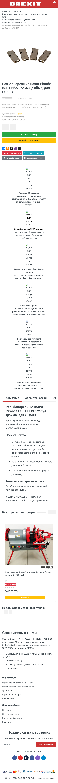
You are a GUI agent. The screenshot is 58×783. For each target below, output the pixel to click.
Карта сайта (8, 698)
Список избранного (12, 718)
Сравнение (7, 722)
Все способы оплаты (12, 158)
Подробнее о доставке (33, 158)
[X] (11, 148)
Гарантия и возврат (12, 694)
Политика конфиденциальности (18, 682)
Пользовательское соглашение (18, 686)
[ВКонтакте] (3, 148)
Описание (12, 398)
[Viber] (15, 148)
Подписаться (46, 744)
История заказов (10, 714)
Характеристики (36, 398)
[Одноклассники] (7, 148)
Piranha (20, 117)
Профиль (6, 710)
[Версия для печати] (19, 148)
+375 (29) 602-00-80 (34, 664)
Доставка (7, 690)
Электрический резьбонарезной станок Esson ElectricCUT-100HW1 (28, 573)
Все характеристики (12, 153)
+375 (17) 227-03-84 (15, 664)
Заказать (25, 597)
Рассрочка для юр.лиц (33, 153)
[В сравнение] (13, 127)
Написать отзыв (24, 98)
